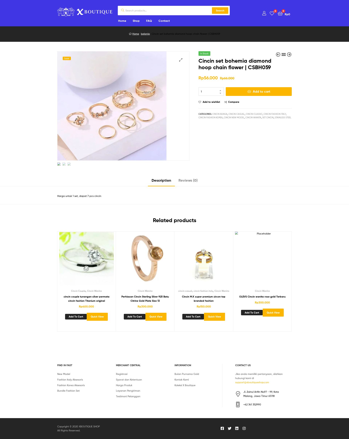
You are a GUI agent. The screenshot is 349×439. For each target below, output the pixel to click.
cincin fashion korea (210, 117)
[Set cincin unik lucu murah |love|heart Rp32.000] (278, 54)
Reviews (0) (188, 180)
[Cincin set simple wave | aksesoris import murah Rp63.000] (289, 54)
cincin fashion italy (275, 114)
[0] (272, 13)
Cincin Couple (78, 291)
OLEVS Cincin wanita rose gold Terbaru (262, 296)
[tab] (161, 181)
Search (220, 10)
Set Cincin (268, 117)
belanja (145, 33)
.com (266, 382)
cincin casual (236, 114)
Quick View (95, 261)
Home (135, 33)
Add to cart (261, 91)
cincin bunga (219, 114)
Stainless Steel (283, 117)
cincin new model (234, 117)
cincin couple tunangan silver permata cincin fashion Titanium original (86, 298)
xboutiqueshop (255, 382)
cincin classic (254, 114)
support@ (240, 382)
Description (161, 180)
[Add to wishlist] (77, 261)
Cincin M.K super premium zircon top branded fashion (203, 298)
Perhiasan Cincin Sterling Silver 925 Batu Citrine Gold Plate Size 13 (145, 298)
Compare (233, 102)
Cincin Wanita (253, 117)
